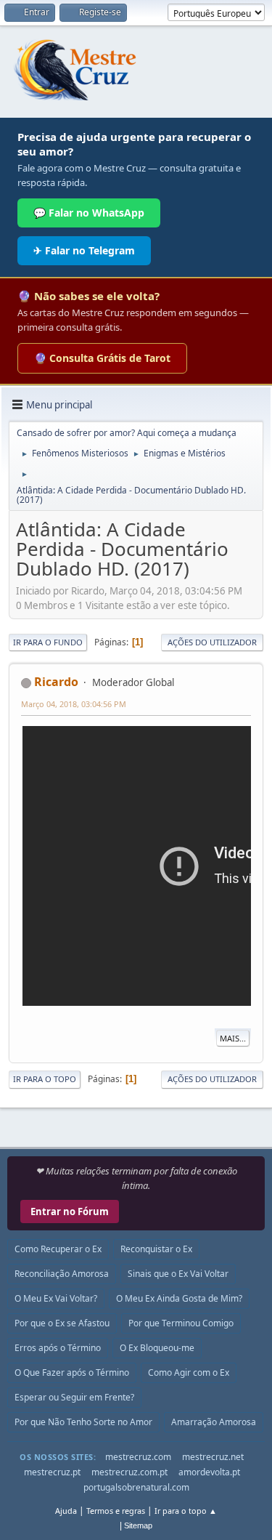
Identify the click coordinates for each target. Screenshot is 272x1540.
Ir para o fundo (48, 642)
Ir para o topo (44, 1078)
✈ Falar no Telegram (84, 250)
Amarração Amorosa (213, 1422)
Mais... (233, 1038)
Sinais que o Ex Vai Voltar (178, 1273)
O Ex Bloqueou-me (157, 1348)
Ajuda (66, 1510)
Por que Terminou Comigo (181, 1323)
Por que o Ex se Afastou (62, 1323)
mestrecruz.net (213, 1457)
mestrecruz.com (138, 1457)
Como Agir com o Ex (188, 1372)
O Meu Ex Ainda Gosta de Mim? (179, 1298)
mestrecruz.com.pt (129, 1472)
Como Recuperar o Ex (58, 1249)
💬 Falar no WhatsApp (88, 212)
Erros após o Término (58, 1348)
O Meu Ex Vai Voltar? (56, 1298)
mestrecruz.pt (52, 1472)
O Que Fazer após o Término (72, 1372)
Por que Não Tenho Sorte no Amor (83, 1422)
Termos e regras (115, 1510)
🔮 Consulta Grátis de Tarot (102, 358)
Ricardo (56, 682)
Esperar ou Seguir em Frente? (74, 1397)
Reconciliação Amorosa (62, 1273)
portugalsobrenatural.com (136, 1487)
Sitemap (138, 1525)
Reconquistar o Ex (156, 1249)
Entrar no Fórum (69, 1211)
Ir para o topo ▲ (185, 1510)
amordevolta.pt (209, 1472)
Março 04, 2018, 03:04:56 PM (73, 703)
